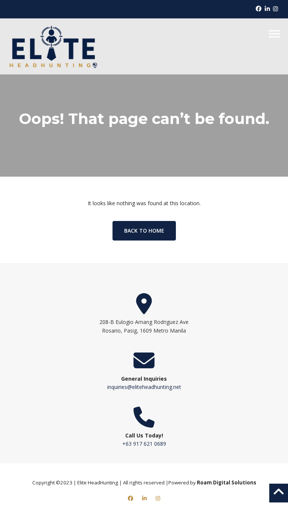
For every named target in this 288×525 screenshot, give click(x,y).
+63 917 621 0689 (144, 443)
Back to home (144, 230)
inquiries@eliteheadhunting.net (144, 386)
